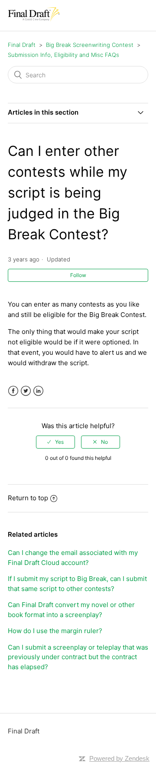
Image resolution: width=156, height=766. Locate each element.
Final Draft (22, 44)
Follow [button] (78, 275)
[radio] (55, 442)
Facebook (13, 391)
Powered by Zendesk (119, 758)
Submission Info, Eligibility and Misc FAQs (63, 54)
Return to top (28, 498)
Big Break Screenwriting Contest (89, 44)
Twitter (25, 391)
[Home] (34, 20)
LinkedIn (38, 391)
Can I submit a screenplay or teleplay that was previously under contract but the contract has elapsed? (78, 657)
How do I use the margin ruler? (55, 631)
